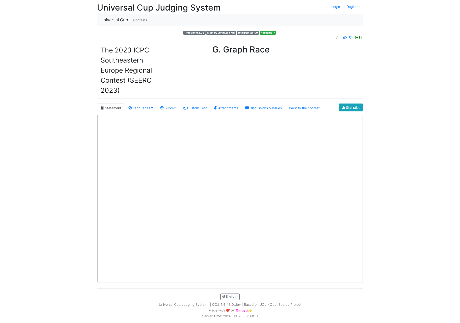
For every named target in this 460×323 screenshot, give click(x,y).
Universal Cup (114, 19)
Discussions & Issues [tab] (265, 108)
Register (353, 7)
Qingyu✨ (244, 310)
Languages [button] (141, 108)
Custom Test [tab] (196, 108)
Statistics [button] (352, 107)
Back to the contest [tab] (304, 108)
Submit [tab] (170, 108)
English (230, 296)
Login (335, 7)
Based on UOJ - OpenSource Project (272, 304)
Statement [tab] (112, 108)
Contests (140, 20)
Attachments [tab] (227, 108)
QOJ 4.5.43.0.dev (226, 304)
